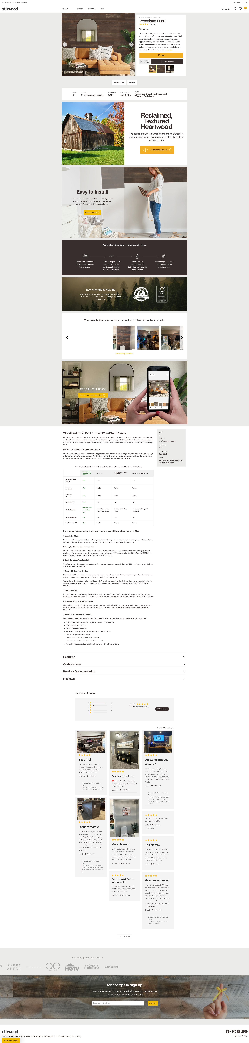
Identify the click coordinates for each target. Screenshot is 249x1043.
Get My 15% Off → (105, 534)
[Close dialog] (160, 491)
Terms (107, 550)
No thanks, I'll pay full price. (105, 538)
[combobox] (93, 522)
